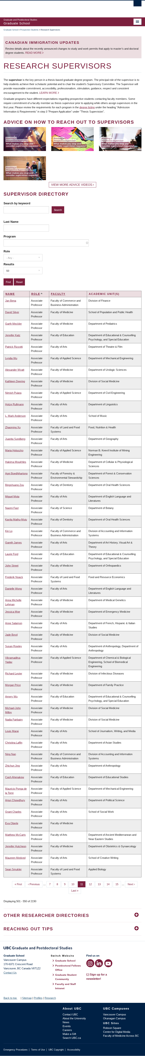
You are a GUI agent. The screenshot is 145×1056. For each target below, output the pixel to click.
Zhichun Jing (12, 765)
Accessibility (73, 1049)
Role (7, 251)
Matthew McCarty (15, 834)
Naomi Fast (12, 507)
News (66, 1022)
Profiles (38, 997)
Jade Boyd (11, 634)
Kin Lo (8, 531)
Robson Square (112, 1027)
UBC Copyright (56, 1049)
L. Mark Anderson (15, 415)
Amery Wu (11, 696)
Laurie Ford (11, 554)
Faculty (58, 293)
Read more (33, 52)
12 (91, 884)
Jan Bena (10, 300)
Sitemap (27, 997)
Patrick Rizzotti (14, 346)
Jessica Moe (12, 611)
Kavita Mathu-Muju (16, 519)
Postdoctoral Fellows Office (68, 967)
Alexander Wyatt (14, 369)
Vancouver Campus (114, 1014)
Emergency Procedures (16, 1049)
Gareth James (13, 542)
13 (100, 884)
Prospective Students (29, 30)
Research (50, 997)
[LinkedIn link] (99, 963)
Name (10, 293)
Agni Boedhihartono (16, 473)
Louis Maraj (12, 731)
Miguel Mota (12, 496)
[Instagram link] (90, 963)
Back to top (10, 997)
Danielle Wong (13, 588)
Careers (67, 1030)
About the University (74, 1018)
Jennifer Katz (12, 335)
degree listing (87, 107)
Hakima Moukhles (15, 461)
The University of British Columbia (62, 7)
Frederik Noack (14, 577)
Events (67, 1026)
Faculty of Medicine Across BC (121, 1035)
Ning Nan (10, 754)
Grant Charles (13, 811)
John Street (11, 565)
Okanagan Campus (114, 1018)
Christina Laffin (13, 742)
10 (74, 884)
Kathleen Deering (15, 381)
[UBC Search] (137, 4)
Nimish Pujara (13, 392)
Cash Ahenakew (14, 777)
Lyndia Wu (11, 358)
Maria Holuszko (14, 450)
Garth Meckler (13, 323)
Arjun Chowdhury (15, 800)
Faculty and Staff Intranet (65, 986)
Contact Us (10, 972)
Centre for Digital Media (116, 1031)
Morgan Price (13, 685)
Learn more (48, 92)
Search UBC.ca (72, 1037)
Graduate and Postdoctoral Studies (72, 948)
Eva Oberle (11, 823)
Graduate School (11, 30)
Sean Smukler (13, 869)
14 (109, 884)
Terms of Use (38, 1049)
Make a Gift (69, 1033)
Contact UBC (70, 1014)
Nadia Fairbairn (14, 719)
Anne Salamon (13, 623)
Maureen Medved (15, 857)
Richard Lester (13, 673)
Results (9, 264)
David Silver (12, 312)
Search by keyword (17, 203)
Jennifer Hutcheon (15, 846)
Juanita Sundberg (15, 438)
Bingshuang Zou (14, 484)
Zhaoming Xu (13, 427)
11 (83, 884)
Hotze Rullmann (14, 404)
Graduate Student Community (66, 977)
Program (10, 236)
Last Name (11, 221)
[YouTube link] (108, 963)
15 (118, 884)
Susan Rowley (13, 646)
